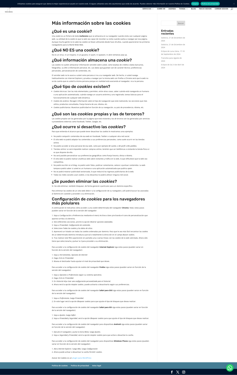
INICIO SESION (205, 9)
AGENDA (172, 9)
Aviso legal (96, 365)
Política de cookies (60, 365)
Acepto (195, 4)
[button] (230, 368)
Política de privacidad (80, 365)
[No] (234, 3)
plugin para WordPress (81, 358)
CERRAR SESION (221, 9)
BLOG (193, 9)
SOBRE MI (161, 9)
